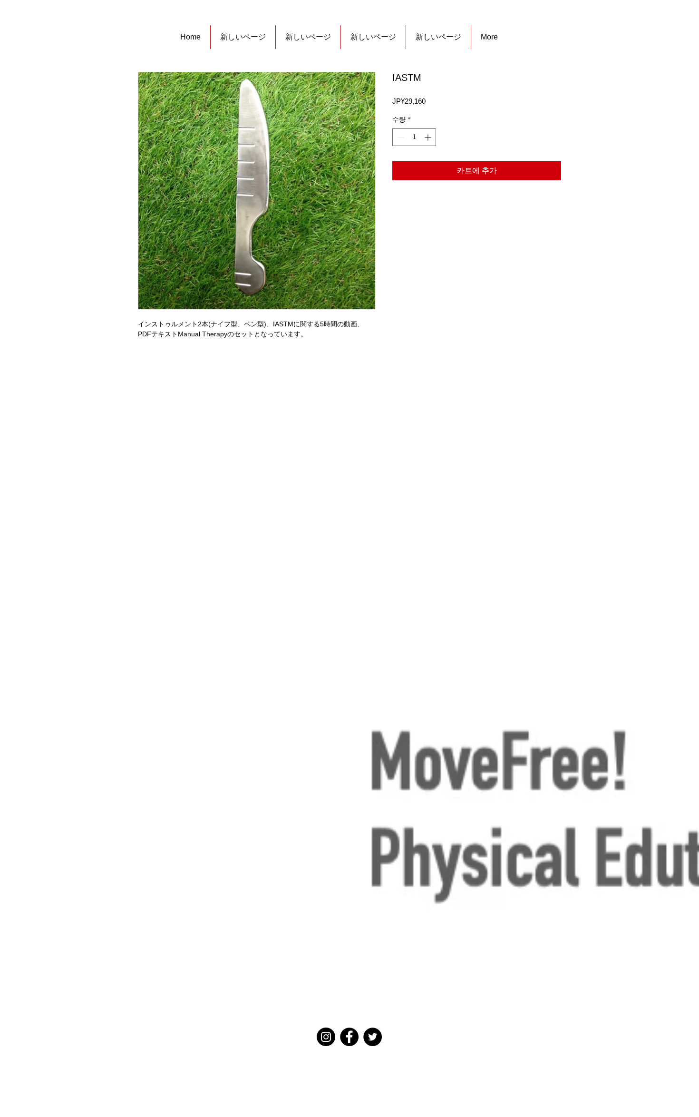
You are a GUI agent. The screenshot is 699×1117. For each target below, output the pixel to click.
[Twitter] (372, 1037)
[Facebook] (349, 1037)
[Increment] (429, 137)
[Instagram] (326, 1037)
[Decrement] (400, 137)
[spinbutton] (414, 137)
